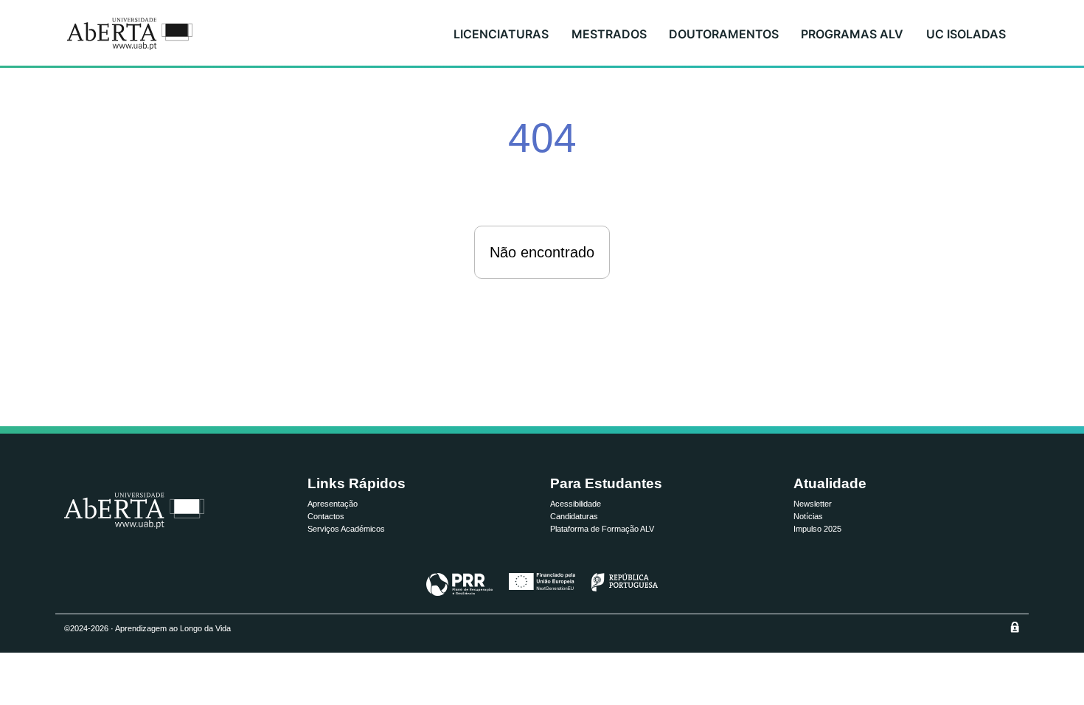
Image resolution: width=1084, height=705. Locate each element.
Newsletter (812, 503)
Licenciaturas (501, 34)
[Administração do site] (1015, 627)
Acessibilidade (575, 503)
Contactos (326, 516)
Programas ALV (852, 34)
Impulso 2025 (817, 528)
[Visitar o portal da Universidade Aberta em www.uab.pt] (134, 511)
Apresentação (333, 503)
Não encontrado (542, 252)
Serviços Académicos (346, 528)
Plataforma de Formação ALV (602, 528)
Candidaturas (574, 516)
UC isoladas (966, 34)
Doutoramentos (724, 34)
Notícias (808, 516)
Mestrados (609, 34)
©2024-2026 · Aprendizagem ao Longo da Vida (147, 628)
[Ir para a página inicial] (129, 34)
